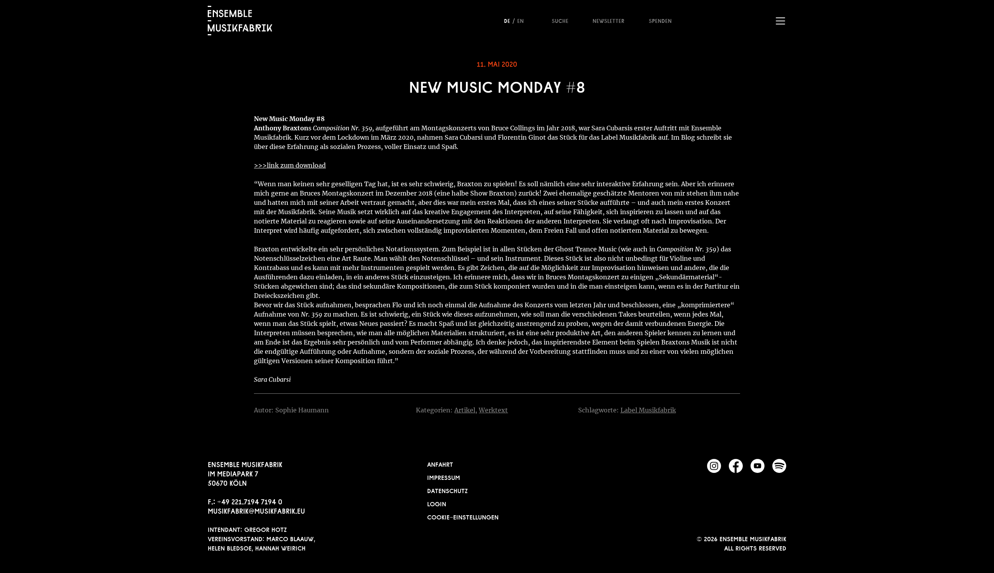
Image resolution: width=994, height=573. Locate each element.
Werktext (493, 410)
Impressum (443, 477)
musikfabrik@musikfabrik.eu (256, 510)
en (520, 20)
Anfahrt (440, 463)
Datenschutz (447, 490)
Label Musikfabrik (648, 410)
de (507, 20)
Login (436, 503)
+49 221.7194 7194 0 (249, 500)
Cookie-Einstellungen (463, 516)
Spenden (660, 20)
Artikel (464, 410)
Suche (560, 20)
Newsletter (608, 20)
